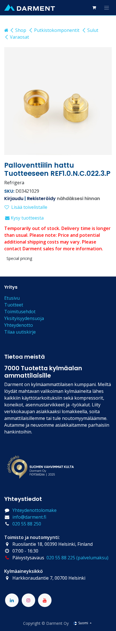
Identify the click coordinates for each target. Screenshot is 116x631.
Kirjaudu (13, 198)
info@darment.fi (29, 517)
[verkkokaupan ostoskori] (94, 8)
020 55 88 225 (60, 558)
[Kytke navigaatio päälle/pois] (106, 7)
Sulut (92, 30)
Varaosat (19, 37)
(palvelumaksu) (92, 558)
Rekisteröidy (41, 198)
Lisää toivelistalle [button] (29, 207)
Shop (20, 30)
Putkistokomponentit (56, 30)
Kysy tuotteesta (27, 218)
